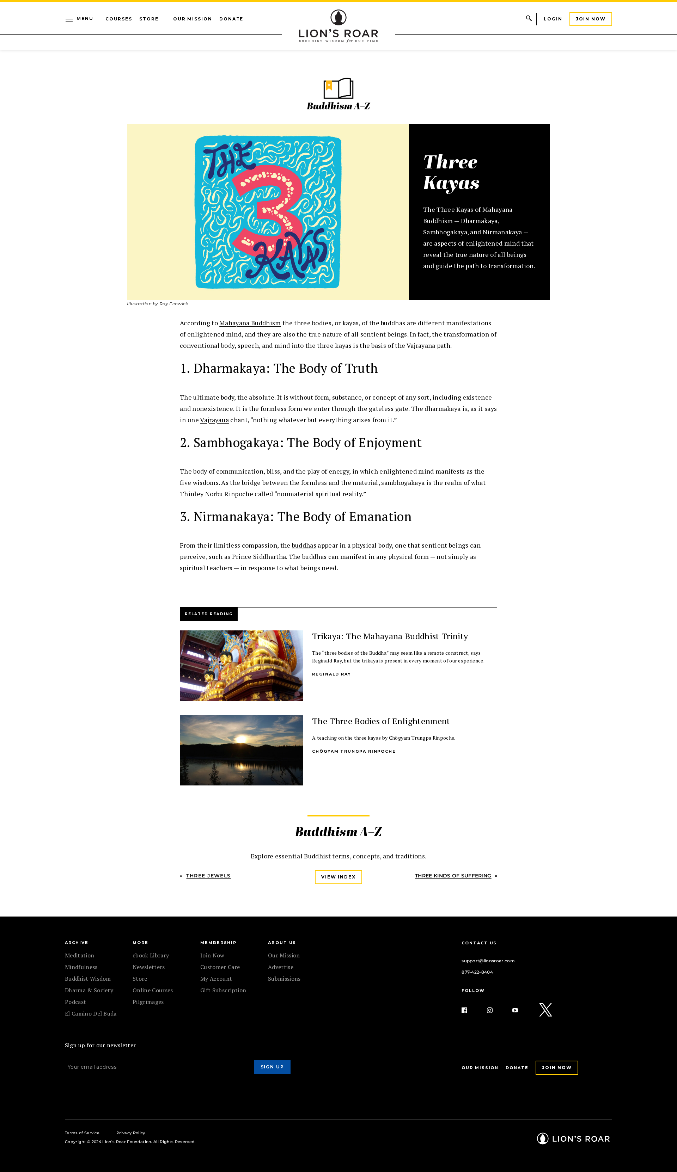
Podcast (75, 1002)
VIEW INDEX (338, 877)
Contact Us (479, 942)
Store (149, 18)
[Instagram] (495, 1010)
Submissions (284, 978)
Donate (231, 18)
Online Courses (153, 990)
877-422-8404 (477, 972)
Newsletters (149, 967)
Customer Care (220, 967)
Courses (118, 18)
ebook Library (151, 955)
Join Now (591, 18)
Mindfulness (81, 967)
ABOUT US (282, 942)
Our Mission (192, 18)
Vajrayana (214, 419)
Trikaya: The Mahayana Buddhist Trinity (390, 636)
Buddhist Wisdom (88, 978)
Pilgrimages (148, 1002)
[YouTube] (520, 1010)
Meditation (79, 955)
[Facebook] (470, 1010)
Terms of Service (82, 1132)
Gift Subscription (223, 990)
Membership (218, 942)
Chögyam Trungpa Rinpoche (354, 751)
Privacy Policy (130, 1132)
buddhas (304, 545)
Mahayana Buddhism (250, 323)
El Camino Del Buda (91, 1013)
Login (553, 18)
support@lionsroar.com (488, 960)
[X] (546, 1010)
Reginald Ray (331, 674)
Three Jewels (208, 875)
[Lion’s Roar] (573, 1142)
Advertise (280, 967)
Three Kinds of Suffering (453, 875)
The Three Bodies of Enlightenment (381, 721)
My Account (216, 978)
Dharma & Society (89, 990)
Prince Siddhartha (259, 556)
